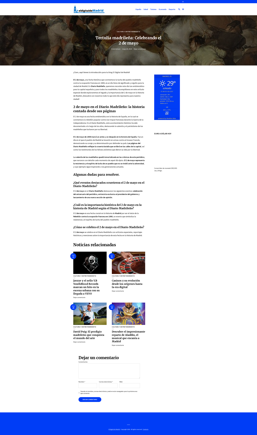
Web (120, 382)
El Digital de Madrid (114, 429)
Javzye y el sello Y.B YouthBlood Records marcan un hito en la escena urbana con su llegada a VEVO (86, 287)
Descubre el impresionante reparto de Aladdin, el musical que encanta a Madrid (128, 336)
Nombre (82, 382)
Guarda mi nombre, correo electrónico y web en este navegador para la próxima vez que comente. (109, 392)
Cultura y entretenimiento (128, 32)
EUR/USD (174, 168)
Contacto (145, 429)
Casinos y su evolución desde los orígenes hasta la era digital (127, 284)
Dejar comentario (140, 49)
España (138, 9)
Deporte (172, 9)
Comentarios (83, 362)
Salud (146, 9)
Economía (162, 9)
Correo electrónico (106, 382)
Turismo (153, 9)
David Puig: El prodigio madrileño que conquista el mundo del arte (88, 335)
